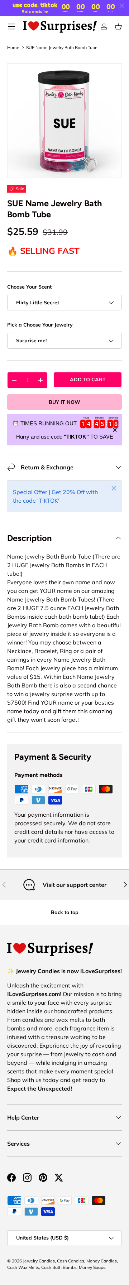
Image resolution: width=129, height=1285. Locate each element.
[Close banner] (114, 429)
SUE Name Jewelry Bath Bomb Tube (61, 47)
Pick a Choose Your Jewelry (40, 325)
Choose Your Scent (29, 287)
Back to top (64, 912)
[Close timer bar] (122, 6)
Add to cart (88, 379)
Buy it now (64, 402)
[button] (118, 26)
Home (13, 47)
